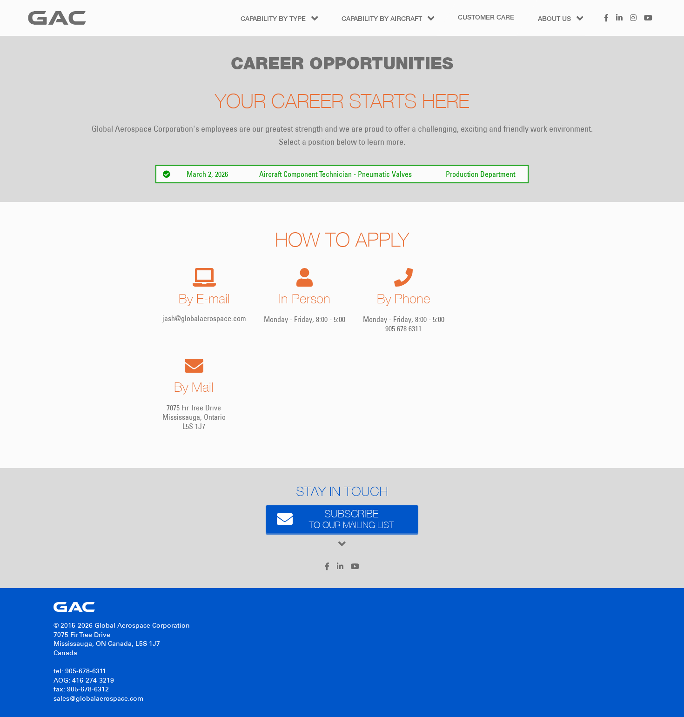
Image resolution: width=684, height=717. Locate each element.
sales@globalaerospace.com (98, 699)
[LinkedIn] (619, 23)
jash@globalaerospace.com (204, 318)
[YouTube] (648, 23)
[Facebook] (606, 23)
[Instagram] (633, 23)
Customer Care (486, 18)
